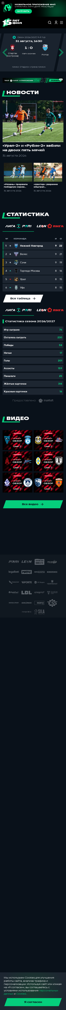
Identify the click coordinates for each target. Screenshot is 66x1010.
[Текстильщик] (40, 517)
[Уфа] (60, 517)
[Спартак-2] (22, 548)
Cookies (21, 993)
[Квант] (29, 538)
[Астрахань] (55, 527)
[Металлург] (60, 538)
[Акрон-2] (35, 527)
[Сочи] (19, 517)
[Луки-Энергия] (50, 538)
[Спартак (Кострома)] (29, 517)
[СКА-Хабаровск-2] (12, 548)
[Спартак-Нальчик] (32, 548)
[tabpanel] (33, 357)
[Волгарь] (14, 527)
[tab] (18, 227)
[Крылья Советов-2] (19, 538)
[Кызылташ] (40, 538)
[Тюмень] (4, 527)
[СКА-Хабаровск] (9, 517)
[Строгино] (53, 548)
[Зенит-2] (24, 527)
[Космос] (9, 538)
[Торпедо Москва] (50, 517)
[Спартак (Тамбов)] (42, 548)
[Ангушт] (45, 527)
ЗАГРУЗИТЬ (23, 11)
